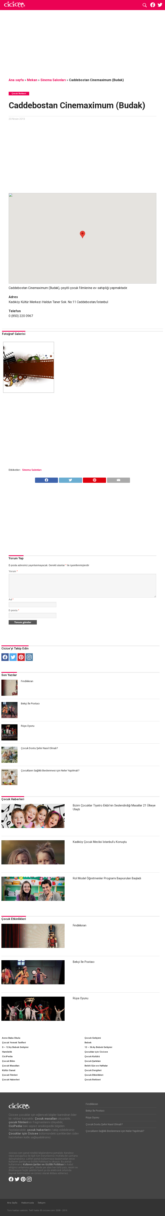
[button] (82, 234)
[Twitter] (13, 657)
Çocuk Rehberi (93, 1079)
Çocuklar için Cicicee (96, 1052)
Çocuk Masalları (10, 1065)
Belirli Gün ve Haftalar (96, 1065)
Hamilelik (7, 1052)
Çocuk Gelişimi (93, 1038)
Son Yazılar (9, 675)
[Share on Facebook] (46, 479)
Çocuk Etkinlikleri (13, 919)
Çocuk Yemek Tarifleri (14, 1042)
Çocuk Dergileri (93, 1070)
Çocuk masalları (46, 1118)
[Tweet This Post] (70, 479)
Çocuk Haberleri (12, 799)
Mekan (32, 80)
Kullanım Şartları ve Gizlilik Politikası (43, 1164)
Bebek (88, 1042)
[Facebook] (5, 657)
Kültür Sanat (8, 1070)
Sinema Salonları (53, 80)
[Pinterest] (21, 657)
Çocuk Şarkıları (93, 1061)
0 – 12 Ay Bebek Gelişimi (15, 1047)
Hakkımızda (27, 1203)
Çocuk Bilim (8, 1061)
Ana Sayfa (12, 1203)
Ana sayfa (16, 80)
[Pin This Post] (94, 479)
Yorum (13, 571)
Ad (11, 599)
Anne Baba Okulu (11, 1038)
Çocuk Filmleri (10, 1075)
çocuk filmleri (18, 1122)
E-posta (14, 610)
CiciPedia (7, 1056)
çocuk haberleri (38, 1130)
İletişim (41, 1203)
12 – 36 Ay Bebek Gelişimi (98, 1047)
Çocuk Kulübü (92, 1056)
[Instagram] (29, 657)
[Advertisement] (82, 43)
